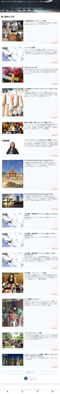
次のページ (30, 372)
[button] (55, 230)
